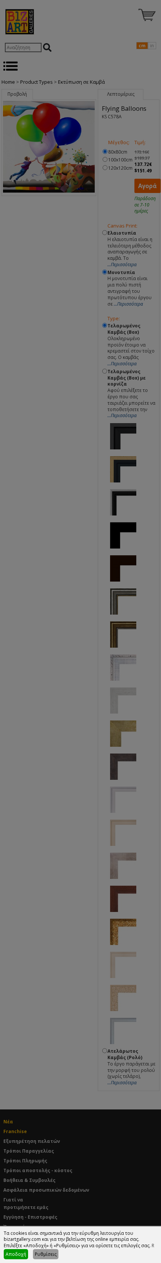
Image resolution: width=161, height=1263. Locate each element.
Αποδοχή (16, 1254)
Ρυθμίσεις (46, 1254)
